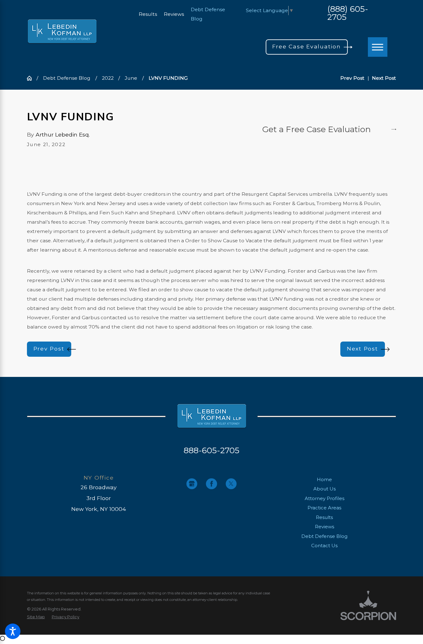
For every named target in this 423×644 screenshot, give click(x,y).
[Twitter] (231, 483)
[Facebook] (211, 483)
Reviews (174, 14)
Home (324, 479)
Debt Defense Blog (66, 78)
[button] (12, 631)
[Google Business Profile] (191, 483)
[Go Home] (32, 78)
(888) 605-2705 (347, 13)
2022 (108, 78)
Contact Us (324, 545)
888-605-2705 (211, 450)
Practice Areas (324, 508)
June (131, 78)
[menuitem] (324, 479)
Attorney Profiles (324, 498)
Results (148, 14)
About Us (324, 489)
